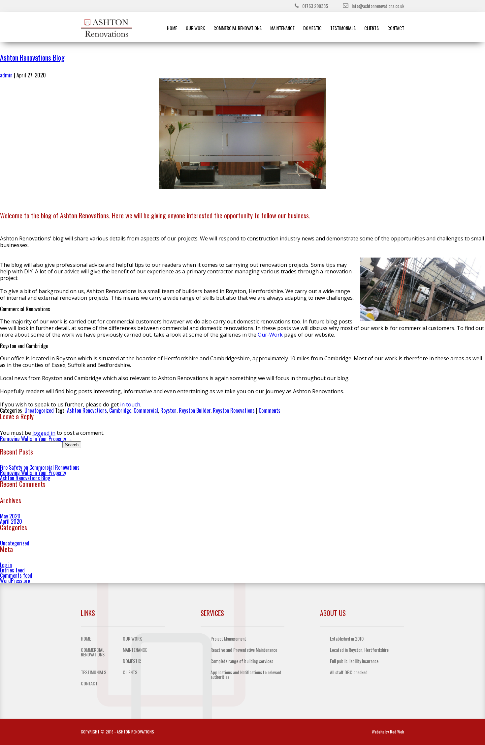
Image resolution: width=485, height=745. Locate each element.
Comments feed (16, 575)
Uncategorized (39, 410)
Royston (168, 410)
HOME (172, 27)
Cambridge (120, 410)
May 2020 (10, 516)
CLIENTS (371, 27)
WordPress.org (15, 581)
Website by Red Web (388, 731)
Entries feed (12, 570)
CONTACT (395, 27)
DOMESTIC (312, 27)
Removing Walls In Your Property (36, 439)
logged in (43, 432)
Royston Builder (194, 410)
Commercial (146, 410)
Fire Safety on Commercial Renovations (40, 467)
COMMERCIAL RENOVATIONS (237, 27)
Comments (269, 410)
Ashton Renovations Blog (32, 57)
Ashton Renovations (87, 410)
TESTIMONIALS (343, 27)
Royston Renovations (234, 410)
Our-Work (270, 334)
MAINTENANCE (282, 27)
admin (6, 75)
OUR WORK (195, 27)
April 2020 (11, 521)
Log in (6, 565)
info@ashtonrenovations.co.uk (378, 5)
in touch (130, 404)
